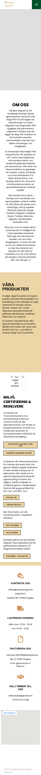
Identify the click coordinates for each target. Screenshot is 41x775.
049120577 (20, 593)
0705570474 (18, 699)
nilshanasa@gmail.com (20, 695)
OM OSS (20, 105)
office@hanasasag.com (20, 589)
